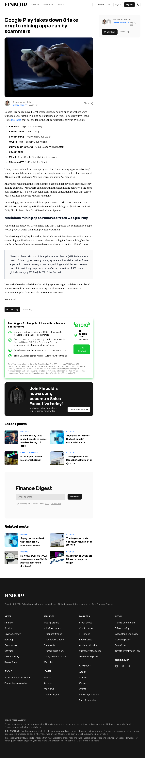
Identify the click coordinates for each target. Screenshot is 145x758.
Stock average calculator (17, 677)
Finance (24, 431)
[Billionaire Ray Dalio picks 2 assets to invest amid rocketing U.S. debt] (11, 437)
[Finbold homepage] (72, 595)
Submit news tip (87, 700)
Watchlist (48, 662)
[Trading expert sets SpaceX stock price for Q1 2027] (57, 458)
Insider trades (52, 628)
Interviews (49, 688)
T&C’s (47, 504)
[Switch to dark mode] (138, 4)
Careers (83, 683)
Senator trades (53, 634)
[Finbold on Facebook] (116, 666)
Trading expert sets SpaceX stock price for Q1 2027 (79, 460)
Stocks (70, 431)
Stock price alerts (54, 650)
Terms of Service (105, 604)
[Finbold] (16, 5)
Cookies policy (123, 639)
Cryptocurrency (29, 452)
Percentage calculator (16, 683)
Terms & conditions (125, 622)
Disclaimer (120, 645)
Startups (9, 650)
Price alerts (49, 645)
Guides (47, 677)
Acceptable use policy (126, 634)
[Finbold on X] (123, 666)
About (82, 671)
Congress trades (54, 639)
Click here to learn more (69, 734)
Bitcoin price (85, 639)
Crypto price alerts (55, 656)
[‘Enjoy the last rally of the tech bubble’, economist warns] (57, 437)
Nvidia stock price (88, 656)
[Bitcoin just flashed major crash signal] (11, 458)
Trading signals (51, 622)
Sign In (118, 4)
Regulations (11, 662)
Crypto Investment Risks (127, 650)
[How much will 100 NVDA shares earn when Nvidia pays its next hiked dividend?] (11, 557)
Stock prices (85, 622)
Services (49, 616)
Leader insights (51, 694)
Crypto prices (86, 628)
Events (82, 688)
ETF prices (84, 634)
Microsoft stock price (90, 650)
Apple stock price (88, 645)
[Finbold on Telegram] (129, 666)
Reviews (48, 683)
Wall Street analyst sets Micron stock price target (79, 559)
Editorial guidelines (89, 694)
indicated (16, 119)
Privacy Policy (56, 504)
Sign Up (129, 4)
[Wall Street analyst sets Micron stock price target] (57, 557)
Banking (9, 639)
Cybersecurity (19, 105)
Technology (11, 645)
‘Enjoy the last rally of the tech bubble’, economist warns (78, 439)
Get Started (81, 349)
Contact (83, 677)
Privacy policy (122, 628)
